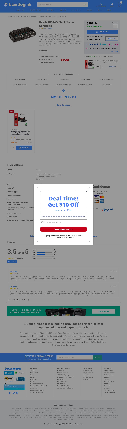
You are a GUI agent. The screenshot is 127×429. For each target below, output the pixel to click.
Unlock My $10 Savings (63, 229)
